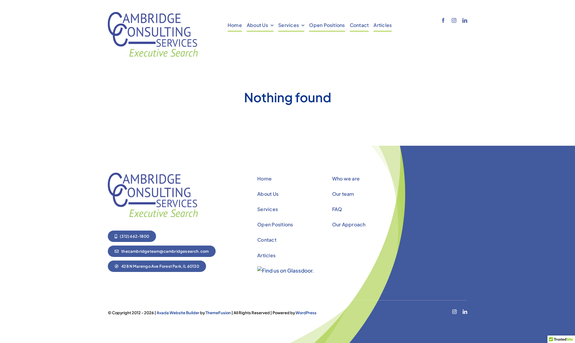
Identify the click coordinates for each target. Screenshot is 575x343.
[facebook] (443, 20)
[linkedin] (464, 20)
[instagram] (454, 20)
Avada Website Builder (178, 312)
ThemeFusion (218, 312)
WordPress (306, 312)
